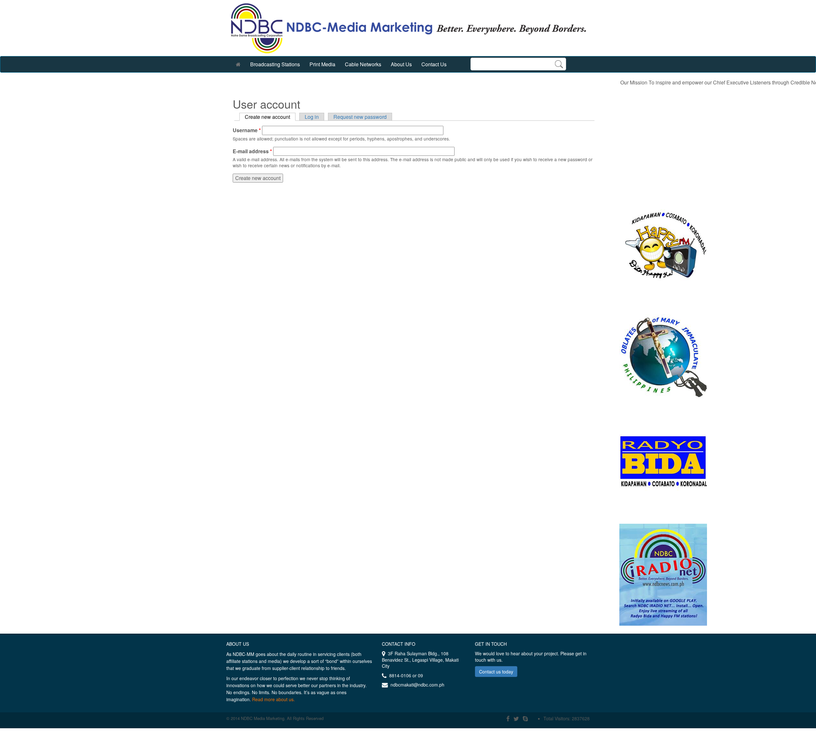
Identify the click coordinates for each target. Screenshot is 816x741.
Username (247, 130)
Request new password (360, 116)
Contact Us (434, 64)
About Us (401, 64)
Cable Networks (363, 64)
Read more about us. (273, 699)
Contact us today (496, 671)
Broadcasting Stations (275, 64)
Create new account (270, 116)
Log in (312, 116)
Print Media (322, 64)
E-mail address (252, 151)
